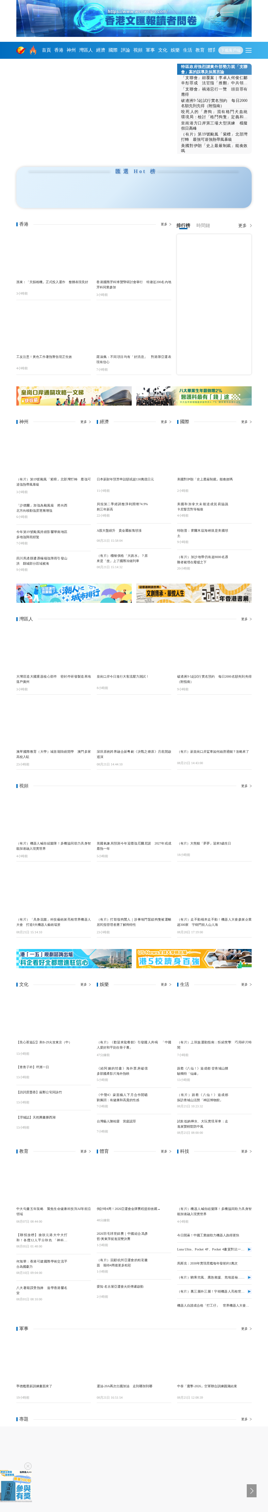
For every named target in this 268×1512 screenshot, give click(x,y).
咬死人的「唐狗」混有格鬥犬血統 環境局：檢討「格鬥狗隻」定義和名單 (214, 114)
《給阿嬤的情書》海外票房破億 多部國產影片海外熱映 (122, 1071)
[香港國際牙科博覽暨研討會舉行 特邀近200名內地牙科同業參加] (133, 254)
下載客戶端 (231, 50)
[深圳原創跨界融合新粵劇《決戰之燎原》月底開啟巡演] (134, 724)
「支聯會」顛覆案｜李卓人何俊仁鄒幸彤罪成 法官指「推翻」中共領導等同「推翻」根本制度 (214, 80)
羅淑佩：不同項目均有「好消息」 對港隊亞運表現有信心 (133, 359)
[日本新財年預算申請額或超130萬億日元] (134, 452)
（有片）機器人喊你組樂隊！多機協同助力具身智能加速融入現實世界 (53, 846)
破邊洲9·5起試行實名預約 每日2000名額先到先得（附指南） (214, 103)
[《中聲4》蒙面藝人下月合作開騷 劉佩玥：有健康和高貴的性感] (160, 1098)
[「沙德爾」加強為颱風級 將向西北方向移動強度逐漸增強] (80, 509)
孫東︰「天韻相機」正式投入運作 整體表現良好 (52, 282)
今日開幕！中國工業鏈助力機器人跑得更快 (208, 1235)
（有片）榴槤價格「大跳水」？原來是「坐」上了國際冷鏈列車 (122, 558)
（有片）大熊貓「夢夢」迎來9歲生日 (204, 843)
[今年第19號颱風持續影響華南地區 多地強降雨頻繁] (80, 535)
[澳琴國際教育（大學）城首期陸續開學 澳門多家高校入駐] (53, 724)
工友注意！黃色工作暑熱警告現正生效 (44, 357)
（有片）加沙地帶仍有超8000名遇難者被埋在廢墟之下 (202, 559)
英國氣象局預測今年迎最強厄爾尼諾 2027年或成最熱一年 (134, 846)
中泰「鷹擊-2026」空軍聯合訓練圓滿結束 (207, 1386)
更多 (164, 224)
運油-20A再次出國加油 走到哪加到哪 (124, 1386)
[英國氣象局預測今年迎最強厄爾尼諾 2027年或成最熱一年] (134, 816)
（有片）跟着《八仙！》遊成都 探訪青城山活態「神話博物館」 (202, 1097)
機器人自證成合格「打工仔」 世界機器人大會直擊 (213, 1306)
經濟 (100, 50)
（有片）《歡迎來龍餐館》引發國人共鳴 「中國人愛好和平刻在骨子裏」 (134, 1044)
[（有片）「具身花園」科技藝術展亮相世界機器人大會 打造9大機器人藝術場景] (53, 892)
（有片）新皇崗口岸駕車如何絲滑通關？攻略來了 (213, 751)
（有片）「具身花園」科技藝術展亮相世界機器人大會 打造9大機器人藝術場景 (53, 922)
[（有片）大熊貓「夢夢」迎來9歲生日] (214, 816)
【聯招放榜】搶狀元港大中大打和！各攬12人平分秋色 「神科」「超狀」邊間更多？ (41, 1238)
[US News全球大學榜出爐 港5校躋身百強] (194, 959)
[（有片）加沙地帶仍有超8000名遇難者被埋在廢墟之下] (241, 560)
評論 (125, 50)
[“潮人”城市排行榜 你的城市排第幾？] (74, 593)
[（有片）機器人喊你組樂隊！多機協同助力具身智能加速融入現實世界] (53, 816)
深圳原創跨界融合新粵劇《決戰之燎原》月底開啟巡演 (134, 754)
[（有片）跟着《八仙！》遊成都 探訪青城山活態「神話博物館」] (241, 1098)
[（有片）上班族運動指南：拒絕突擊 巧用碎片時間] (214, 1015)
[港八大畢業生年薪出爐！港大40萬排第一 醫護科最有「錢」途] (194, 396)
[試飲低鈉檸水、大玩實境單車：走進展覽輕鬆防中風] (241, 1125)
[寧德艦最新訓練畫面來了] (53, 1359)
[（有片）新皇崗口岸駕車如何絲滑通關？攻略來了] (214, 724)
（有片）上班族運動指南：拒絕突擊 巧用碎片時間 (214, 1044)
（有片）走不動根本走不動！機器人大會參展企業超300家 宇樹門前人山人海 (214, 922)
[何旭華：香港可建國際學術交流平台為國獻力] (80, 1265)
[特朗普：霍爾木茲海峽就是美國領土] (241, 534)
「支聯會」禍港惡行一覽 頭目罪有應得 (214, 92)
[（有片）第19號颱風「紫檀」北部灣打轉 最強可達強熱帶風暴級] (53, 452)
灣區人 (86, 50)
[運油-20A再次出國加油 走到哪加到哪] (134, 1359)
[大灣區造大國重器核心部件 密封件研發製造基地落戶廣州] (53, 649)
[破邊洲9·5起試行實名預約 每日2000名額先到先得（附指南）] (214, 649)
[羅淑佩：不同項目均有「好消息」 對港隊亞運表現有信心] (133, 329)
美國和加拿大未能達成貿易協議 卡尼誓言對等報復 (202, 506)
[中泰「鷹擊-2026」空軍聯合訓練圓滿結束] (214, 1359)
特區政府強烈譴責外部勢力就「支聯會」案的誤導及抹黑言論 (214, 69)
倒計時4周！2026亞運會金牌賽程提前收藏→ (128, 1209)
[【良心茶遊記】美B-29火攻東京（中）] (53, 1015)
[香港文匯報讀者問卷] (16, 1486)
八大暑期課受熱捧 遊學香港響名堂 (41, 1290)
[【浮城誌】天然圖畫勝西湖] (80, 1121)
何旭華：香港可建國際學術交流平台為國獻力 (41, 1264)
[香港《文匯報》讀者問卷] (134, 18)
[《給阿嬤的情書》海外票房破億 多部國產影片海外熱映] (160, 1072)
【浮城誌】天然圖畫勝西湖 (36, 1117)
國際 (113, 50)
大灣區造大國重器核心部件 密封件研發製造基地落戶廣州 (53, 679)
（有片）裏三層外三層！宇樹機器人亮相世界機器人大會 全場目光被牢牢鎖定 (210, 1292)
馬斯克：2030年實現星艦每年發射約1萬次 (207, 1263)
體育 (212, 50)
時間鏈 (203, 225)
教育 (200, 50)
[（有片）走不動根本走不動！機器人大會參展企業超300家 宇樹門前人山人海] (214, 892)
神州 (71, 50)
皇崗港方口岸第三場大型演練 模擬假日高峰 (214, 126)
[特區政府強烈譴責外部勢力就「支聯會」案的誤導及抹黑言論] (96, 109)
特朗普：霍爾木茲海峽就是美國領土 (202, 533)
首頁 (46, 50)
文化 (162, 50)
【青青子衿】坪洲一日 (32, 1067)
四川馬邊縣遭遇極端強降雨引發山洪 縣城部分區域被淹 (41, 560)
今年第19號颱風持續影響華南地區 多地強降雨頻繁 (41, 534)
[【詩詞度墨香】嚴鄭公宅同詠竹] (80, 1096)
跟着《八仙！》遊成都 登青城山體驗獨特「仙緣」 (202, 1071)
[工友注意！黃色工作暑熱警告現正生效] (53, 329)
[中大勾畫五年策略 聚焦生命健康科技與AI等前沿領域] (53, 1181)
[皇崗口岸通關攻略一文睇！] (74, 396)
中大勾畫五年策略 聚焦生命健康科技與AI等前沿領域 (53, 1211)
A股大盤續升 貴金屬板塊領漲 (119, 530)
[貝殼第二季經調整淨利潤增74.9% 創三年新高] (160, 507)
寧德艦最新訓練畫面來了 (34, 1386)
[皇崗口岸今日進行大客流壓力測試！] (134, 649)
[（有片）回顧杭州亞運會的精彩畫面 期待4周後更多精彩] (160, 1263)
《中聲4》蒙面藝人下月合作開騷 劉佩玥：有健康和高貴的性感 (122, 1097)
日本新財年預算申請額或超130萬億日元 (125, 479)
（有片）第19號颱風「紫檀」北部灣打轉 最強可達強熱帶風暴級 (214, 137)
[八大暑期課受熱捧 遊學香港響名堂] (80, 1291)
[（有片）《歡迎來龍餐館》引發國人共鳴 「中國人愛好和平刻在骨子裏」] (134, 1015)
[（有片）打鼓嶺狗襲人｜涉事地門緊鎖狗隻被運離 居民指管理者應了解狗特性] (134, 892)
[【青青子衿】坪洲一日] (80, 1070)
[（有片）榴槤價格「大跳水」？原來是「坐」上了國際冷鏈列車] (160, 559)
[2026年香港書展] (194, 593)
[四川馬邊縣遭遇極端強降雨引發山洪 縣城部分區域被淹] (80, 562)
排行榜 (183, 225)
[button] (60, 148)
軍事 (150, 50)
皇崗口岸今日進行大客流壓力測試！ (123, 676)
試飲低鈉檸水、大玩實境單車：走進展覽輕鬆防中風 (202, 1123)
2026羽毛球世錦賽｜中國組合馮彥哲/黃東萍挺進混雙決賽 (122, 1236)
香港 (58, 50)
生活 (187, 50)
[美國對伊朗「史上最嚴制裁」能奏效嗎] (214, 452)
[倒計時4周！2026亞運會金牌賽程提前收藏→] (134, 1181)
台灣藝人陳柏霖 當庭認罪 (116, 1121)
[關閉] (28, 1466)
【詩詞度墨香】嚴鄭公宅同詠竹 (39, 1092)
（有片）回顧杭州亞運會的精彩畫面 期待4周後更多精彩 (122, 1262)
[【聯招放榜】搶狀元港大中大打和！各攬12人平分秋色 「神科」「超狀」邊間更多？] (80, 1238)
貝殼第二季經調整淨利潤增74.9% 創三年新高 (122, 506)
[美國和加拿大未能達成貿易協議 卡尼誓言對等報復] (241, 507)
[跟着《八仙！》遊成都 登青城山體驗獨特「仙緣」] (241, 1072)
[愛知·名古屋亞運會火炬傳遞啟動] (160, 1290)
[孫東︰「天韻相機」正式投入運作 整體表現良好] (53, 254)
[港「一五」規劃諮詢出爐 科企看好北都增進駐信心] (74, 959)
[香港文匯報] (21, 50)
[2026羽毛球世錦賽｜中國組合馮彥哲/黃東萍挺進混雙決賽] (160, 1237)
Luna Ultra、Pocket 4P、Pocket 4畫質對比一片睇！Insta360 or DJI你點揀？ (210, 1249)
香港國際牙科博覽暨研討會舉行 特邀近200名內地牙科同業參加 (133, 284)
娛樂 (175, 50)
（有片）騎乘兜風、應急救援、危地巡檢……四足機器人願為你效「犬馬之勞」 (210, 1278)
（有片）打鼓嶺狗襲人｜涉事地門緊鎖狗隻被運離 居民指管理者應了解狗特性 (134, 922)
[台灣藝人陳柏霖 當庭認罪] (160, 1125)
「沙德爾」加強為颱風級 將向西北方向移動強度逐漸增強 (41, 508)
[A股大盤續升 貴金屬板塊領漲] (160, 534)
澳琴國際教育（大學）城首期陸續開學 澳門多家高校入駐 (53, 754)
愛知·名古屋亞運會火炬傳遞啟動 (120, 1286)
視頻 (137, 50)
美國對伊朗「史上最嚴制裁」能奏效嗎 (214, 148)
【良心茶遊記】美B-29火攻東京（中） (44, 1042)
